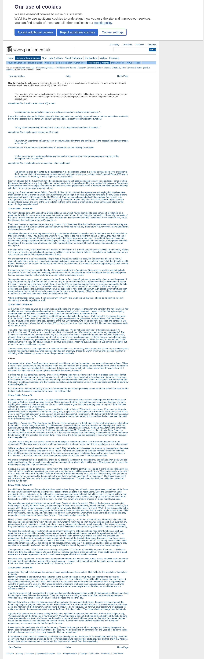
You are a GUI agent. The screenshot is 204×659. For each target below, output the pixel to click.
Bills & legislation (64, 63)
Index (68, 76)
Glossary (19, 654)
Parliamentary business (28, 58)
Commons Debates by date (114, 68)
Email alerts (127, 45)
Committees (80, 63)
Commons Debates (94, 68)
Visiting (103, 58)
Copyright (83, 654)
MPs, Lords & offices (52, 58)
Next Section (15, 647)
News (129, 63)
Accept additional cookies (35, 32)
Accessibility (114, 45)
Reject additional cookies (77, 32)
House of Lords (35, 63)
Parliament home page (25, 68)
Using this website (70, 654)
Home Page (122, 76)
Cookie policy (105, 653)
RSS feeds (140, 45)
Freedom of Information (46, 654)
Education (114, 58)
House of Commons (16, 63)
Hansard (81, 68)
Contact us (152, 45)
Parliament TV (117, 63)
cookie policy (103, 23)
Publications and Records (66, 68)
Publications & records (98, 63)
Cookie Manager (118, 653)
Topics (137, 63)
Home (10, 58)
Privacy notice (94, 653)
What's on (49, 63)
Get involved (91, 58)
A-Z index (10, 654)
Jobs (59, 654)
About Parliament (73, 58)
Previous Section (17, 76)
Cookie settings (113, 32)
